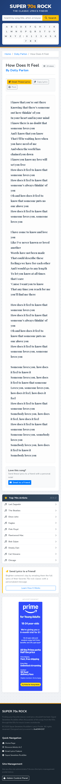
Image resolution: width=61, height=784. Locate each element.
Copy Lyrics (42, 81)
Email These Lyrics (20, 81)
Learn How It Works (30, 588)
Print (13, 87)
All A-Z (53, 498)
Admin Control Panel (17, 778)
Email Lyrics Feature (13, 751)
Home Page (10, 743)
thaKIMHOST (39, 729)
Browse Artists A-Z (13, 747)
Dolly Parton (20, 54)
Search (52, 18)
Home (8, 54)
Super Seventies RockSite (15, 755)
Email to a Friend (21, 482)
